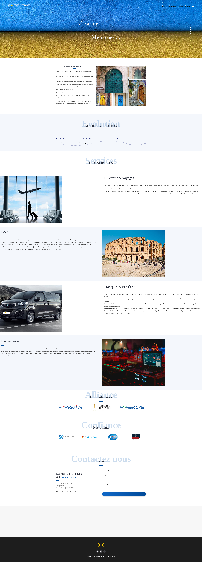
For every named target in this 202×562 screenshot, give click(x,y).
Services (180, 6)
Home (164, 6)
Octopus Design (110, 557)
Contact (187, 6)
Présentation (172, 6)
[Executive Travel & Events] (20, 6)
